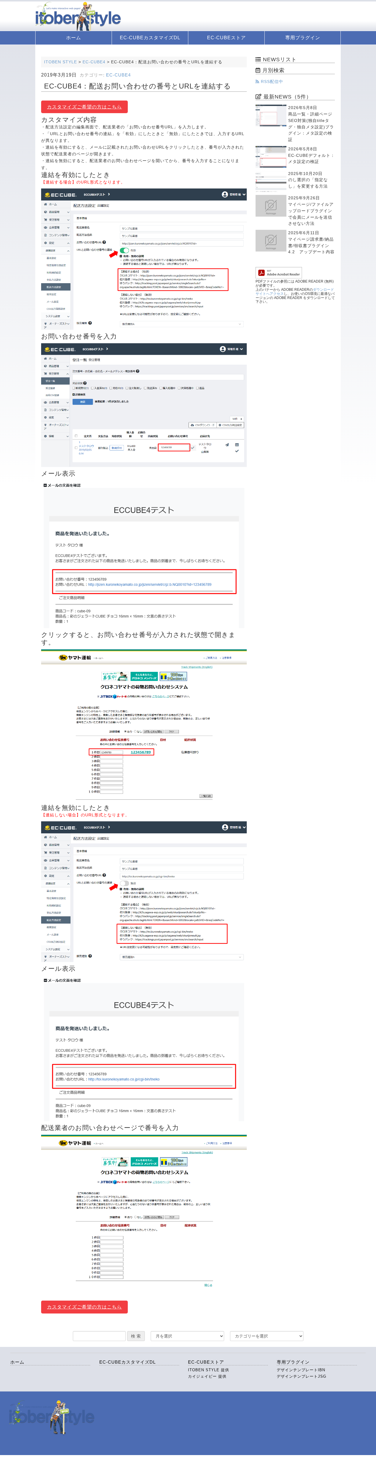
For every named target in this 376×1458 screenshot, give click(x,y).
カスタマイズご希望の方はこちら (84, 106)
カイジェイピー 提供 (207, 1376)
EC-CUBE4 (118, 75)
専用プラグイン (302, 37)
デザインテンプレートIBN (301, 1370)
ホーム (73, 37)
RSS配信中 (271, 81)
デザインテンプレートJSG (301, 1376)
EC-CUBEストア (226, 37)
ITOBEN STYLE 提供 (208, 1370)
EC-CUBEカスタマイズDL (150, 37)
